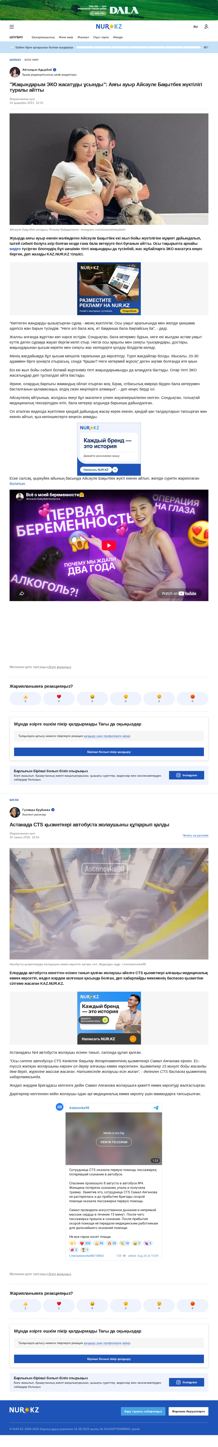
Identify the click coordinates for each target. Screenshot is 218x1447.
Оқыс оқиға (101, 37)
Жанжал (83, 37)
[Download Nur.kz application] (109, 10)
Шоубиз (16, 37)
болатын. (18, 484)
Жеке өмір (66, 37)
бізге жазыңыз (60, 667)
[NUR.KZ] (109, 27)
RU (196, 26)
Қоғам (14, 800)
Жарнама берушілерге (188, 1411)
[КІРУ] (206, 27)
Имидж (118, 37)
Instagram (190, 775)
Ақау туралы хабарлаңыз (143, 1411)
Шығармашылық (43, 37)
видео (15, 249)
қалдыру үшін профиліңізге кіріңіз (107, 736)
